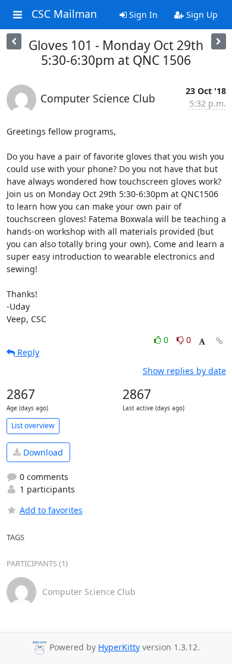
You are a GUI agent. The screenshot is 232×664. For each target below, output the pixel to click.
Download (42, 452)
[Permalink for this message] (219, 341)
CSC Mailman (64, 14)
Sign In (142, 14)
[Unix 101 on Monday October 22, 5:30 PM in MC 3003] (218, 41)
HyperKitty (119, 647)
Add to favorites (51, 510)
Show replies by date (184, 370)
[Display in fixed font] (202, 341)
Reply (27, 352)
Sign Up (201, 14)
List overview (33, 425)
